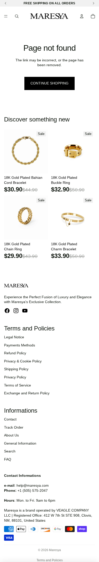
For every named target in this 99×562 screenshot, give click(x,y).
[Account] (81, 16)
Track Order (13, 427)
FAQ (7, 459)
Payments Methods (19, 345)
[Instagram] (16, 311)
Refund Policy (15, 353)
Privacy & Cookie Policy (23, 361)
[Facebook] (7, 311)
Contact (10, 419)
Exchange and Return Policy (27, 393)
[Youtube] (25, 311)
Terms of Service (17, 385)
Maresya (55, 550)
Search (9, 451)
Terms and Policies (50, 560)
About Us (11, 435)
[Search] (16, 16)
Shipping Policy (16, 369)
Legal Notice (14, 337)
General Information (20, 443)
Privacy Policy (15, 377)
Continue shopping (49, 83)
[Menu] (6, 16)
